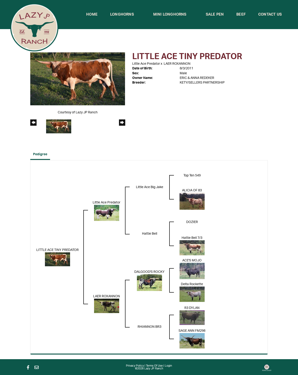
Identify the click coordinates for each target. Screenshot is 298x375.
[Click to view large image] (77, 79)
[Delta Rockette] (192, 294)
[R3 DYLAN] (192, 317)
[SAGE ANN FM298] (192, 340)
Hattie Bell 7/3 (192, 238)
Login (168, 365)
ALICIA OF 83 (192, 190)
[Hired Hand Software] (266, 369)
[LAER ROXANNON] (106, 305)
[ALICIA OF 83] (192, 201)
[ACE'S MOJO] (192, 271)
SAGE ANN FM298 (192, 330)
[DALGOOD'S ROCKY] (149, 282)
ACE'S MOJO (192, 260)
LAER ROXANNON (177, 63)
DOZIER (192, 222)
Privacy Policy (135, 365)
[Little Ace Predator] (106, 212)
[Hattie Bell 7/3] (192, 247)
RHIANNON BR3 (149, 326)
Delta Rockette (192, 284)
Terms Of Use (154, 365)
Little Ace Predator (146, 63)
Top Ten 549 (192, 175)
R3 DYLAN (192, 308)
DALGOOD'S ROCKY (149, 272)
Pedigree (40, 154)
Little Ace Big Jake (149, 187)
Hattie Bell (149, 233)
